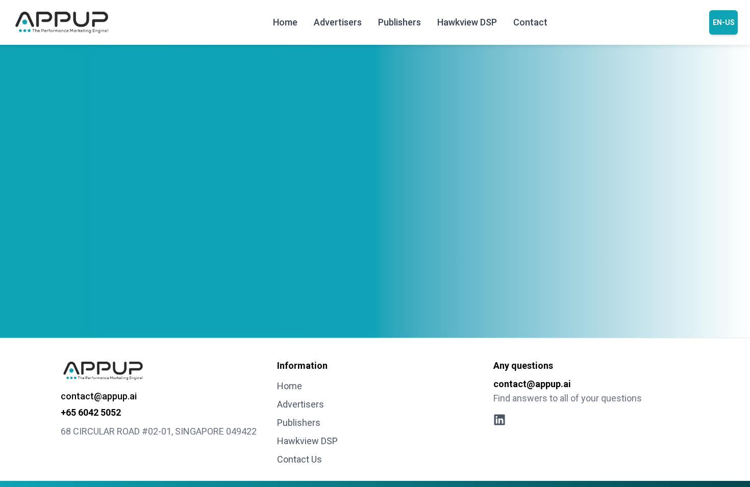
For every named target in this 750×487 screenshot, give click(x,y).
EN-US (724, 22)
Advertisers (338, 22)
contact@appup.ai (99, 396)
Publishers (399, 22)
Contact (530, 22)
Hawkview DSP (467, 22)
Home (285, 22)
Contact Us (299, 459)
